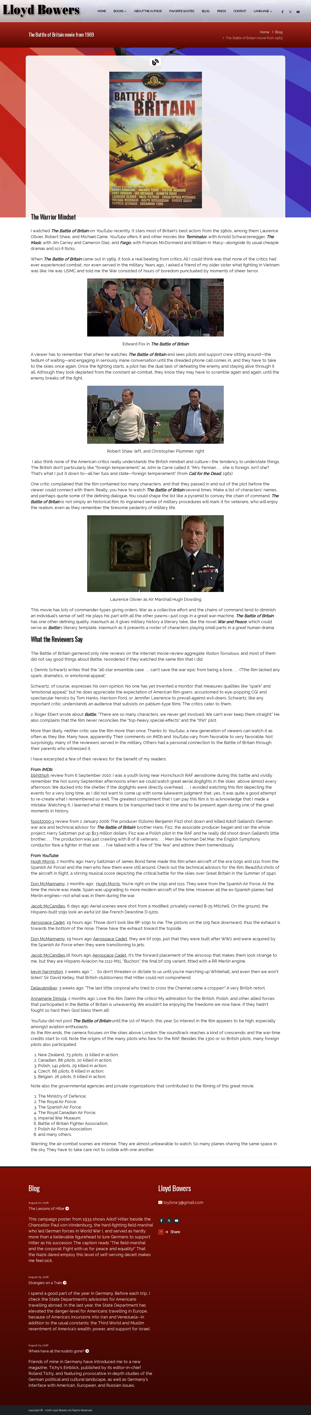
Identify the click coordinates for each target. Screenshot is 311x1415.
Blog (205, 11)
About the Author (148, 11)
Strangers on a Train (45, 1283)
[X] (169, 1221)
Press (221, 11)
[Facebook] (161, 1221)
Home (102, 11)
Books (118, 11)
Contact (240, 11)
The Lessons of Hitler (46, 1208)
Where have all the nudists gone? (56, 1351)
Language (261, 11)
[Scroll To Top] (303, 1410)
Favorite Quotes (181, 11)
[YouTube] (176, 1221)
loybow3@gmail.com (183, 1202)
